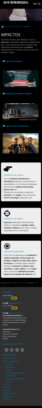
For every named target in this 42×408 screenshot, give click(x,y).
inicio (6, 26)
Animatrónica (10, 376)
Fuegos (8, 370)
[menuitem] (4, 26)
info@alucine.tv (15, 303)
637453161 (6, 298)
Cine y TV (7, 387)
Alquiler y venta (9, 393)
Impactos (9, 364)
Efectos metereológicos (15, 373)
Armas (7, 384)
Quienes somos (9, 358)
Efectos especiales (16, 26)
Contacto (7, 399)
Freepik (11, 283)
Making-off (7, 390)
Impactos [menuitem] (27, 26)
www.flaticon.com (21, 283)
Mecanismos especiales (15, 379)
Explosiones (10, 367)
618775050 (7, 308)
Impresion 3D (8, 396)
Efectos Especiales (10, 361)
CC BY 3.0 (36, 283)
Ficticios (8, 382)
